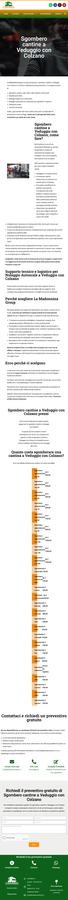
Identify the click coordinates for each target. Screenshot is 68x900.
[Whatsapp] (51, 5)
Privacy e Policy (12, 888)
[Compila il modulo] (56, 761)
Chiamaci (34, 867)
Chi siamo (15, 14)
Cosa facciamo (28, 14)
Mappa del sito (12, 894)
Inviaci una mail (12, 766)
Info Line (34, 766)
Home (6, 14)
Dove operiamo (45, 14)
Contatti (58, 14)
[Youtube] (64, 5)
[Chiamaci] (34, 863)
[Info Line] (34, 761)
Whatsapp (56, 867)
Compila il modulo (56, 766)
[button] (65, 13)
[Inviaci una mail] (12, 761)
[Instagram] (60, 5)
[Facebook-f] (55, 5)
